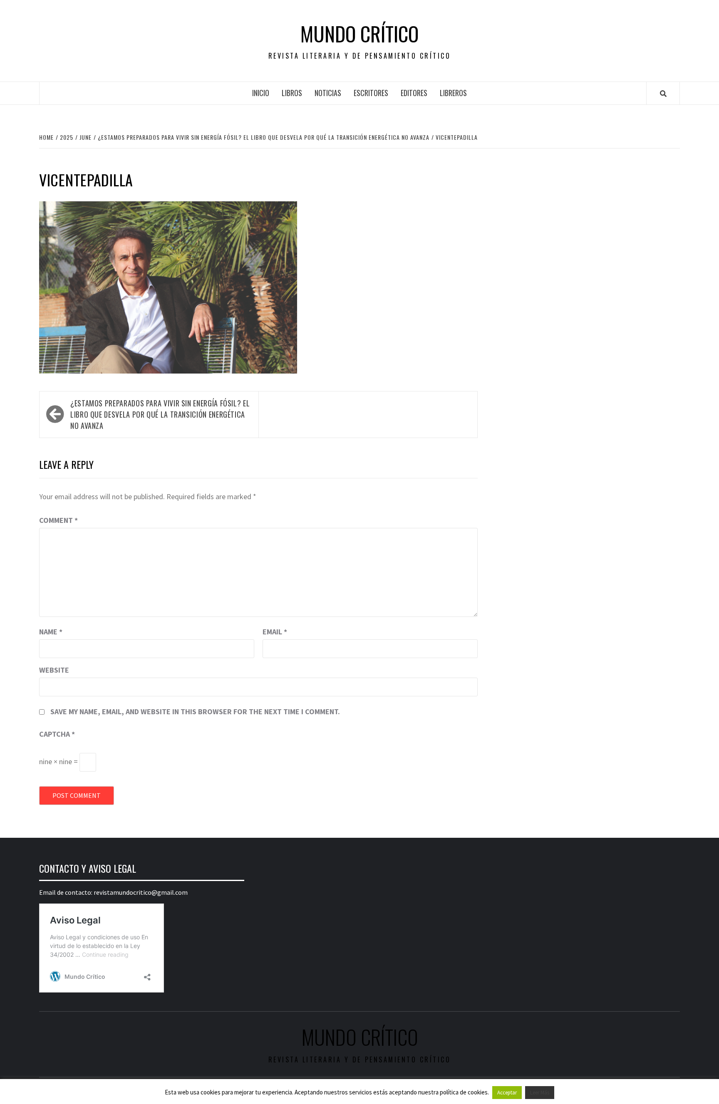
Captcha (57, 734)
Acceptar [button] (507, 1092)
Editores (414, 92)
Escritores (371, 92)
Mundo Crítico (359, 34)
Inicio (260, 92)
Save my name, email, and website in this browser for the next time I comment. (195, 711)
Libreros (453, 92)
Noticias (328, 92)
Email (275, 631)
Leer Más (539, 1092)
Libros (292, 92)
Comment (58, 520)
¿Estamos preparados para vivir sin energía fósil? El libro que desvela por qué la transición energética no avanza (160, 414)
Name (50, 631)
